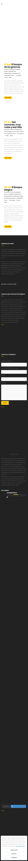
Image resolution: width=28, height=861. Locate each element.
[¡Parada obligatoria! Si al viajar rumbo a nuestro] (14, 644)
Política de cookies (20, 846)
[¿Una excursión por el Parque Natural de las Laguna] (14, 766)
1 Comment (18, 75)
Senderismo (16, 73)
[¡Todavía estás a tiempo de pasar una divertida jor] (14, 674)
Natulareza (16, 196)
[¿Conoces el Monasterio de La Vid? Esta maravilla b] (14, 552)
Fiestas (6, 131)
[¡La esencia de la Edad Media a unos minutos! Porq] (14, 781)
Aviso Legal (3, 284)
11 (18, 200)
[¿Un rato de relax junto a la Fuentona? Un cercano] (14, 689)
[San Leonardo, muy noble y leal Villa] (14, 112)
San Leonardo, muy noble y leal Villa (13, 125)
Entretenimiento (8, 73)
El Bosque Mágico (13, 188)
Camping (10, 194)
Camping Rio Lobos (9, 75)
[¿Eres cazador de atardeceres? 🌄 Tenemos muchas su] (14, 568)
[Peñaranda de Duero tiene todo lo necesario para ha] (14, 507)
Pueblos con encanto (13, 131)
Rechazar (14, 853)
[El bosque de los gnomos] (14, 52)
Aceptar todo (14, 850)
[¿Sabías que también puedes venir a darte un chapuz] (14, 659)
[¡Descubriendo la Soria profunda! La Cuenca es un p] (14, 720)
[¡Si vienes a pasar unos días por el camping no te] (14, 750)
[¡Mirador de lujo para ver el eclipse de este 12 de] (14, 629)
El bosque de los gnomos (13, 66)
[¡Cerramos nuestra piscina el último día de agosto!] (14, 522)
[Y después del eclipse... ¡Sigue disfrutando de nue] (14, 598)
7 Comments (11, 200)
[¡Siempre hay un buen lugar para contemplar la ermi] (14, 613)
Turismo (22, 131)
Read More (8, 97)
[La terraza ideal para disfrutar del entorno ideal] (14, 537)
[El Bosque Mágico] (14, 175)
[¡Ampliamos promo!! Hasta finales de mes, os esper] (14, 796)
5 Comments (20, 133)
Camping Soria (12, 71)
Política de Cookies (11, 284)
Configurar (14, 857)
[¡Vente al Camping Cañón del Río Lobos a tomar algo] (14, 735)
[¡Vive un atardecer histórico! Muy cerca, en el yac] (14, 705)
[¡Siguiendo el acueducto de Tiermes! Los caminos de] (14, 583)
